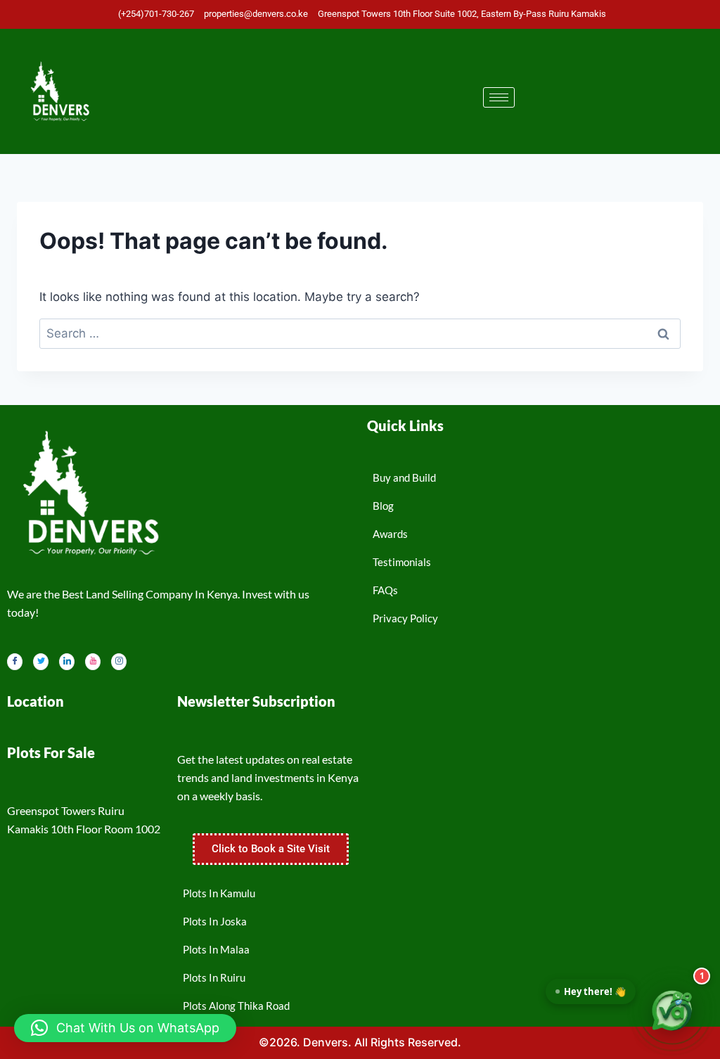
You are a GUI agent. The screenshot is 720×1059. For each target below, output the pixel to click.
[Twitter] (41, 661)
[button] (125, 1028)
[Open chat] (672, 1011)
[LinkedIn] (67, 661)
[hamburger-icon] (499, 97)
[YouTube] (93, 661)
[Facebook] (14, 661)
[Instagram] (119, 661)
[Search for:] (360, 333)
